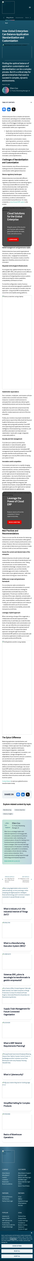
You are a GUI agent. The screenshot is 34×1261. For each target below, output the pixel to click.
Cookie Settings (23, 1221)
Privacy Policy (22, 1218)
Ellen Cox (14, 88)
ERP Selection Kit (7, 1221)
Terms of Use (22, 1216)
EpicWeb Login (22, 1180)
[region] (17, 1245)
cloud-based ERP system (17, 202)
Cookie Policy (13, 1239)
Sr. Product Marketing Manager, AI (20, 91)
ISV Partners (5, 1199)
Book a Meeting (14, 522)
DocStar (20, 1205)
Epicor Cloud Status (24, 1186)
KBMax (20, 1199)
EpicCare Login (22, 1175)
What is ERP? (6, 1218)
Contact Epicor (6, 781)
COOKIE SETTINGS (17, 1246)
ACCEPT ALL (17, 1256)
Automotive (19, 18)
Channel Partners (7, 1197)
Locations (5, 1180)
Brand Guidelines (7, 1184)
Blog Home (10, 18)
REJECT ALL (17, 1251)
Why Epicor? (5, 1175)
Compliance (21, 1223)
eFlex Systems (22, 1203)
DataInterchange (23, 1201)
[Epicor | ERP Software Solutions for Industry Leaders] (8, 7)
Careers (4, 1177)
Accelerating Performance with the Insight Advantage (8, 1225)
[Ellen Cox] (6, 90)
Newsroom (5, 1182)
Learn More (13, 239)
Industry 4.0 (5, 1216)
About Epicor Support (24, 1173)
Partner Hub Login (7, 1201)
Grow (19, 1197)
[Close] (32, 1233)
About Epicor (6, 1173)
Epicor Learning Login (24, 1177)
